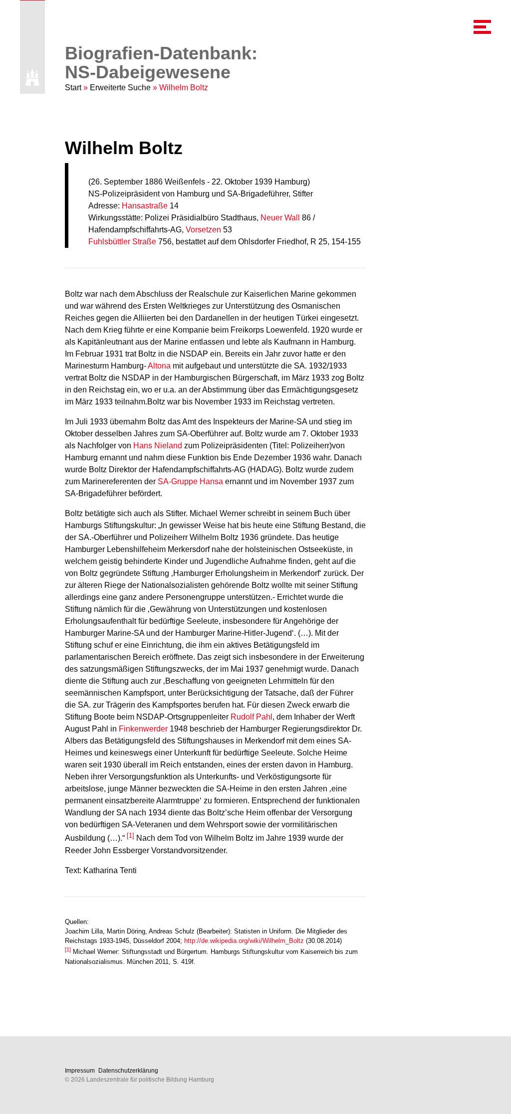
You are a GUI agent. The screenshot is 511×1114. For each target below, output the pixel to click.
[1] (130, 835)
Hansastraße (145, 205)
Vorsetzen (203, 229)
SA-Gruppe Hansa (190, 481)
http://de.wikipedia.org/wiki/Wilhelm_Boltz (244, 940)
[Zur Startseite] (32, 77)
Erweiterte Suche (120, 87)
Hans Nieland (157, 445)
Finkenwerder (143, 729)
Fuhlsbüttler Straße (122, 241)
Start (73, 87)
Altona (159, 366)
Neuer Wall (280, 217)
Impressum (80, 1070)
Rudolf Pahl (251, 717)
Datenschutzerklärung (128, 1070)
